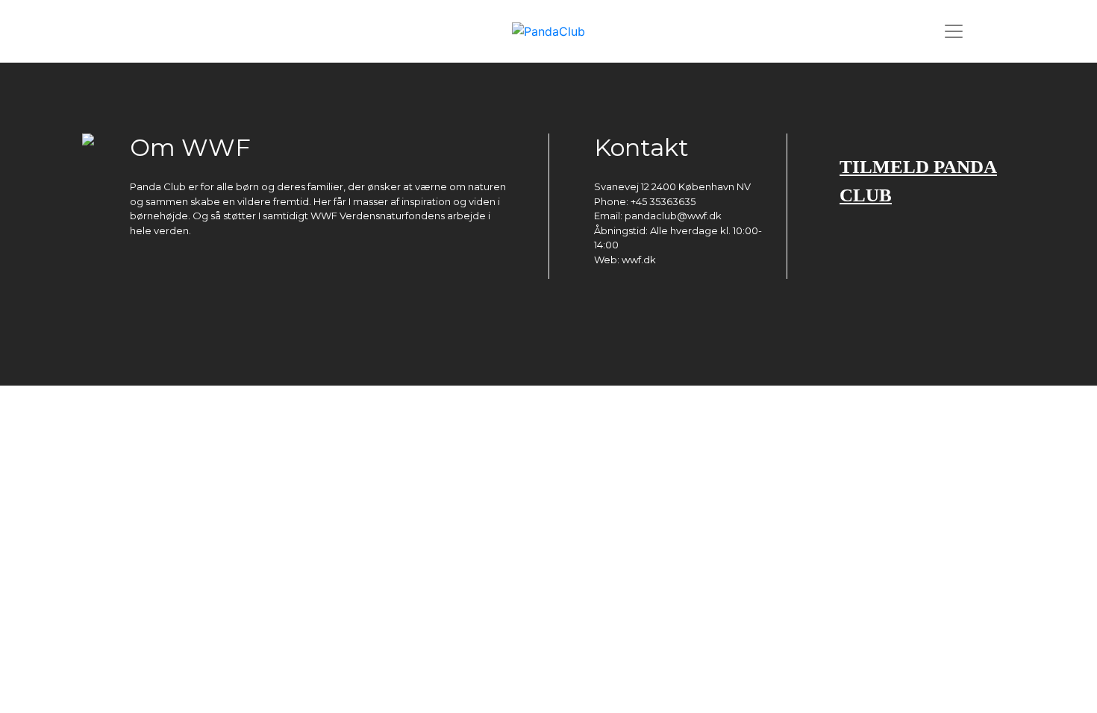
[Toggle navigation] (954, 31)
